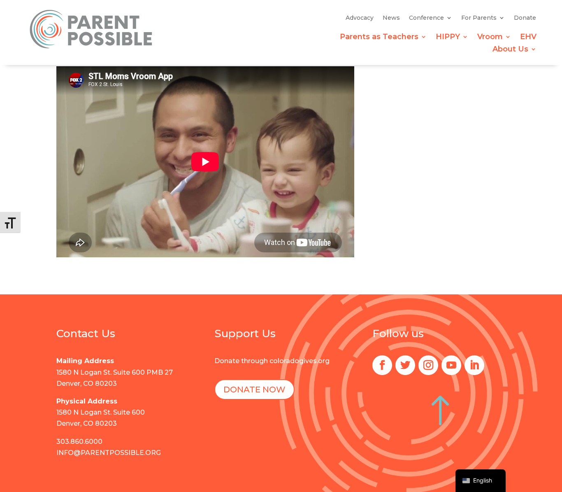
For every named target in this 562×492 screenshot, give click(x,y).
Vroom (490, 37)
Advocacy (360, 18)
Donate (525, 18)
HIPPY (448, 37)
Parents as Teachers (379, 37)
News (391, 18)
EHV (528, 37)
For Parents (479, 18)
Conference (426, 18)
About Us (510, 50)
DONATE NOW (254, 389)
